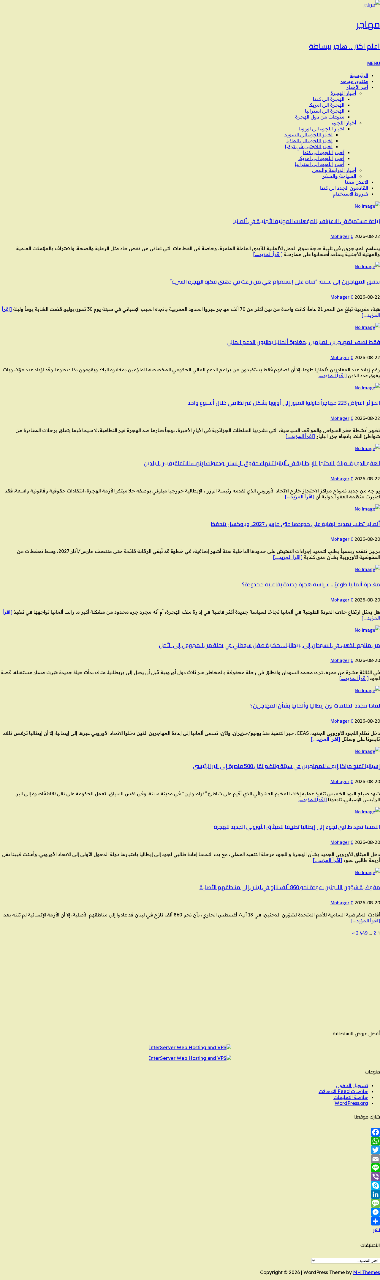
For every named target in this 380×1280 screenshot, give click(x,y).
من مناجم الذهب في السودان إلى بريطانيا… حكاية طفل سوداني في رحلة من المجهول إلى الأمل (269, 645)
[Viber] (190, 1176)
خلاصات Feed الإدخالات (343, 1091)
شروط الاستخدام (350, 194)
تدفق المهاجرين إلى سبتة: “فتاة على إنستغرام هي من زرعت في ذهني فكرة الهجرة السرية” (275, 281)
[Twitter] (190, 1149)
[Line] (190, 1167)
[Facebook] (190, 1132)
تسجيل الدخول (352, 1085)
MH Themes (366, 1272)
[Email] (190, 1158)
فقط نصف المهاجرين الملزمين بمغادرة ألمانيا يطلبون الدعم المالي (303, 342)
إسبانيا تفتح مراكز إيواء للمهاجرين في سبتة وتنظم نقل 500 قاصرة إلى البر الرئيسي (286, 766)
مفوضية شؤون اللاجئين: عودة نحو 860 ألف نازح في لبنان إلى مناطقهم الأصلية (290, 887)
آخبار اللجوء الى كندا (323, 152)
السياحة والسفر (339, 176)
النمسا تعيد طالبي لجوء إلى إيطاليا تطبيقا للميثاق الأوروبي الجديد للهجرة (297, 827)
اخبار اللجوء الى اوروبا (321, 129)
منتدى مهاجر (354, 81)
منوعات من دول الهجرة (319, 117)
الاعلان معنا (356, 182)
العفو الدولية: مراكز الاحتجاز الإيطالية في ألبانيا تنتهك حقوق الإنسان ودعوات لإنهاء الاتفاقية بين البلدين (262, 463)
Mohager (339, 236)
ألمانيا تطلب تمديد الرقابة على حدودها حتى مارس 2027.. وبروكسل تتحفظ (295, 524)
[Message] (190, 1203)
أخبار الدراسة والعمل (334, 170)
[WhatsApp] (190, 1141)
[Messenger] (190, 1212)
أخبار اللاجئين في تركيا (308, 146)
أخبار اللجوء (344, 123)
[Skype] (190, 1185)
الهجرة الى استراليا (324, 111)
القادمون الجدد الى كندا (344, 188)
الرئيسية (359, 75)
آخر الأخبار (357, 87)
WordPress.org (351, 1103)
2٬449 (362, 932)
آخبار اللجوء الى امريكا (321, 158)
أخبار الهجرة (343, 93)
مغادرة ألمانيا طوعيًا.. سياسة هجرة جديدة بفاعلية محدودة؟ (311, 584)
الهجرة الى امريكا (326, 105)
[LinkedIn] (190, 1194)
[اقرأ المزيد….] (268, 254)
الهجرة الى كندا (328, 99)
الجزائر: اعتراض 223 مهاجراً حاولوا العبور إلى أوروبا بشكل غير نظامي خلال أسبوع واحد (284, 403)
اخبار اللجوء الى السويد (308, 134)
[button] (373, 63)
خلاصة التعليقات (350, 1097)
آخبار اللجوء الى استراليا (319, 164)
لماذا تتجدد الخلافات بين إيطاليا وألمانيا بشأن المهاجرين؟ (315, 705)
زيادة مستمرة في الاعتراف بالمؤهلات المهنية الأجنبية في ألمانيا (306, 221)
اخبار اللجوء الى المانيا (309, 140)
